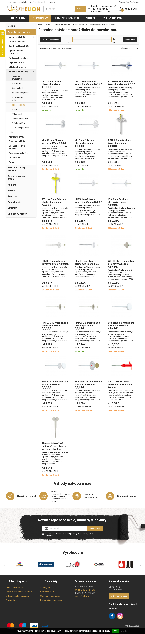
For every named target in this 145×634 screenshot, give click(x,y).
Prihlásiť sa (95, 528)
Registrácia (134, 2)
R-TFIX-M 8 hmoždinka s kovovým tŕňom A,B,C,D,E (121, 83)
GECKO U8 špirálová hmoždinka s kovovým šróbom (120, 384)
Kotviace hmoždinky (18, 71)
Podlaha (12, 184)
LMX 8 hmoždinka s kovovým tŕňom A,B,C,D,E (88, 201)
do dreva (16, 109)
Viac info (125, 631)
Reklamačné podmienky (51, 600)
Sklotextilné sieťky (17, 67)
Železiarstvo (112, 18)
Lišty (11, 132)
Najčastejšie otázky (38, 2)
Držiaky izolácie (18, 123)
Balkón (11, 190)
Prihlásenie (123, 2)
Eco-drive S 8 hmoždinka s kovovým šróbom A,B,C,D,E (121, 325)
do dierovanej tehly (20, 93)
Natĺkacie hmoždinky (19, 58)
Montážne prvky (16, 137)
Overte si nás (12, 600)
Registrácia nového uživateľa (19, 592)
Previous (4, 565)
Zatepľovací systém (19, 32)
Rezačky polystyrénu (18, 153)
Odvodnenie (14, 202)
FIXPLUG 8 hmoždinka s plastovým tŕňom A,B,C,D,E (87, 325)
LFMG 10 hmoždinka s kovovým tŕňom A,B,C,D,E (55, 262)
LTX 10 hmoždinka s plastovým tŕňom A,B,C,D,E (52, 84)
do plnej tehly (18, 88)
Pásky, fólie (14, 158)
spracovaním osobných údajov (67, 534)
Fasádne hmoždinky (17, 77)
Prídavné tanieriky (20, 119)
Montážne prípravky (20, 128)
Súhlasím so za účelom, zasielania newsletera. (70, 534)
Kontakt (52, 2)
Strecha (12, 196)
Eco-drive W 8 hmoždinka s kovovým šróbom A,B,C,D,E (88, 384)
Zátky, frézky (17, 114)
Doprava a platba (20, 2)
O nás (8, 2)
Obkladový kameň (17, 213)
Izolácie (12, 26)
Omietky (12, 207)
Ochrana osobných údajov (17, 596)
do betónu (16, 83)
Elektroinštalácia (17, 141)
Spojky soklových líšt (19, 46)
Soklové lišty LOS (17, 37)
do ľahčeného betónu (18, 98)
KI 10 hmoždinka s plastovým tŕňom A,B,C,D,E (84, 143)
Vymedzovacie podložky (16, 52)
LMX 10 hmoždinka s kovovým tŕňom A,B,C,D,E (88, 83)
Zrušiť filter (130, 40)
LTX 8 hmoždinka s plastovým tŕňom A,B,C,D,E (118, 202)
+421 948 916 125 (100, 8)
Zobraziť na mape (120, 596)
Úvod (40, 25)
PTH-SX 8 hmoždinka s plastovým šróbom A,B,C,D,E (54, 202)
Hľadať (80, 9)
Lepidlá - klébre (16, 62)
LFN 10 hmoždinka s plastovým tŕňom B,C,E (87, 262)
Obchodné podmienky (50, 596)
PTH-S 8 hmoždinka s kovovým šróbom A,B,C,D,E (119, 143)
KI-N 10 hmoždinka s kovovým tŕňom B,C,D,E (54, 142)
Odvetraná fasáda (17, 41)
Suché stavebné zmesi (17, 177)
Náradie (91, 18)
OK (115, 631)
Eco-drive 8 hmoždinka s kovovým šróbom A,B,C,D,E (55, 384)
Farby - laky (17, 18)
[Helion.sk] (23, 8)
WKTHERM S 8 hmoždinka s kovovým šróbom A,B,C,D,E (121, 264)
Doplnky (13, 162)
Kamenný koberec (67, 18)
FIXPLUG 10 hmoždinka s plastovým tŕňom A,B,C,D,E (55, 325)
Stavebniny (40, 18)
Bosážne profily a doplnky (17, 147)
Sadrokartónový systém (16, 169)
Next (141, 565)
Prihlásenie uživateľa (15, 587)
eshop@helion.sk (82, 596)
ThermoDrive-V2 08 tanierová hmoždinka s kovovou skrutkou (54, 446)
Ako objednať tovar (48, 587)
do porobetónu (18, 105)
